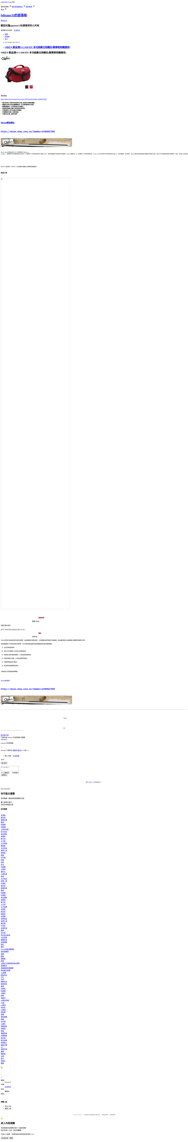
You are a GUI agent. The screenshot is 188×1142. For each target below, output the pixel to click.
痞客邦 (15, 750)
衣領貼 (3, 815)
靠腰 (2, 954)
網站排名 (4, 975)
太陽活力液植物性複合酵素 (10, 963)
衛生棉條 (4, 1040)
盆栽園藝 (4, 942)
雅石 (2, 944)
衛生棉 (3, 1038)
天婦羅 (3, 867)
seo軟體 (3, 973)
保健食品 (4, 919)
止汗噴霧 (4, 843)
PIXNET (79, 1114)
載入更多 (4, 763)
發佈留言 (4, 775)
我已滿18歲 (5, 1138)
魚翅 (2, 876)
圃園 (2, 1063)
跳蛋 (2, 1031)
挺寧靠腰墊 (5, 951)
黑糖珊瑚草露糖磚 (7, 968)
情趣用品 (4, 1026)
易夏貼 (3, 836)
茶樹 (2, 1056)
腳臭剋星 (4, 820)
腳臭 (2, 822)
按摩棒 (3, 1028)
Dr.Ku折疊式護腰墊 (7, 949)
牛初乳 (3, 926)
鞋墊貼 (3, 846)
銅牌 (2, 996)
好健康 (3, 916)
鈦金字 (3, 1007)
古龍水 (3, 1061)
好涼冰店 (4, 832)
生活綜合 (17, 30)
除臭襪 (3, 824)
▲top (2, 759)
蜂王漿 (3, 923)
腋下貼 (3, 839)
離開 (11, 1138)
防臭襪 (3, 827)
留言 (19, 750)
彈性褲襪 (4, 1017)
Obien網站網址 (7, 122)
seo (2, 1047)
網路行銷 (4, 1045)
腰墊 (2, 956)
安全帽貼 (4, 834)
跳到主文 (4, 20)
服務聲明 (112, 1114)
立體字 (3, 993)
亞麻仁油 (4, 921)
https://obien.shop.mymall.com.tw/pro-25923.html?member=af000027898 (23, 99)
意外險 (3, 933)
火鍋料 (3, 869)
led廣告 (3, 1005)
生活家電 (16, 756)
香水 (2, 1058)
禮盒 (2, 855)
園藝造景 (4, 940)
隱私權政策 (105, 1114)
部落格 (7, 36)
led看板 (3, 1010)
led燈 (2, 1003)
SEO (2, 977)
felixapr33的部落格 (14, 15)
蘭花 (2, 947)
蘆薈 (2, 1051)
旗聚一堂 (4, 850)
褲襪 (2, 1014)
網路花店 (4, 981)
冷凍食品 (4, 874)
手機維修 (4, 1035)
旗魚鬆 (3, 853)
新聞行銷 (4, 1049)
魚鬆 (2, 860)
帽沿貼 (3, 817)
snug (34, 718)
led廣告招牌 (5, 1000)
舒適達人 (4, 1043)
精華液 (3, 1054)
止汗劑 (3, 841)
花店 (2, 979)
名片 (6, 39)
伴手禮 (3, 857)
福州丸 (3, 871)
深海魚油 (4, 928)
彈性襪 (3, 1012)
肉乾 (2, 862)
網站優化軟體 (5, 970)
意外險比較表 (5, 935)
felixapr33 (4, 739)
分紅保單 (4, 937)
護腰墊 (3, 958)
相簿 (6, 34)
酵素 (2, 930)
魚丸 (2, 864)
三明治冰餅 (5, 829)
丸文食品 (4, 848)
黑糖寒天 (4, 966)
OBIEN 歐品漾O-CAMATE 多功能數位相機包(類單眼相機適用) (37, 47)
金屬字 (3, 998)
